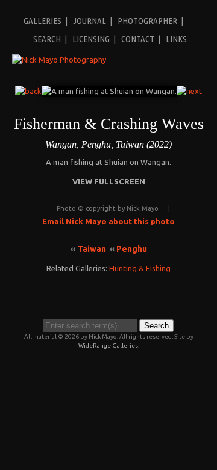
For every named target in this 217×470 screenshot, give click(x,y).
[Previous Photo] (28, 91)
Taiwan (91, 249)
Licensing (91, 39)
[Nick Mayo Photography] (59, 59)
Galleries (42, 21)
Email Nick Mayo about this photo (108, 221)
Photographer (147, 21)
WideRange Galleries (108, 345)
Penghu (131, 249)
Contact (137, 39)
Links (176, 39)
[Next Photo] (189, 91)
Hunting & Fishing (140, 268)
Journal (89, 21)
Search (47, 39)
